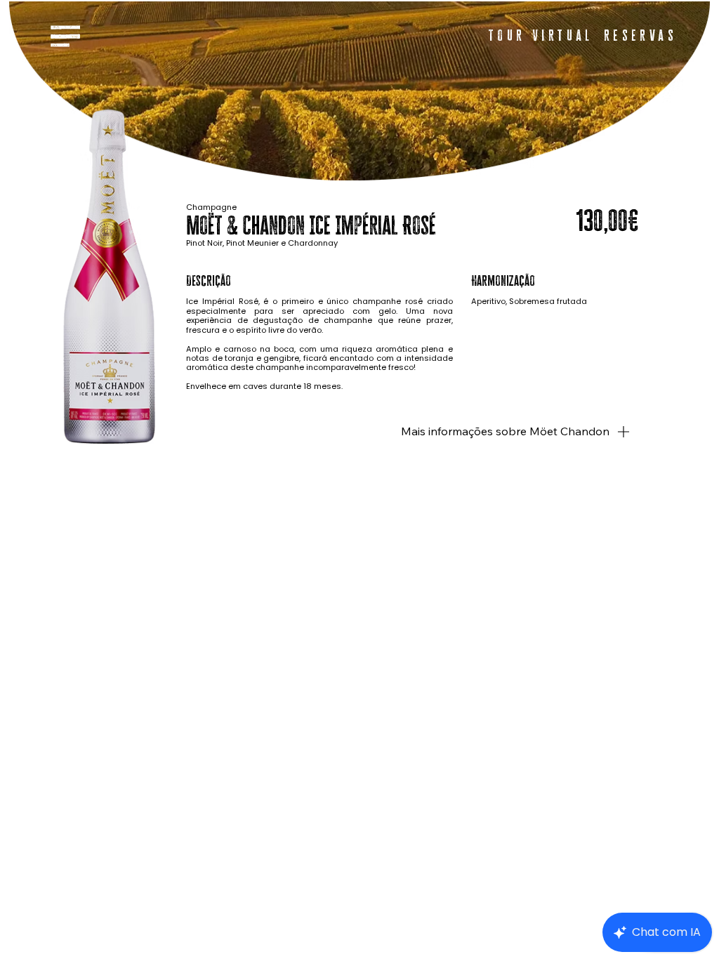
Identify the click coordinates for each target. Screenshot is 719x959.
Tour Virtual (541, 35)
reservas (640, 35)
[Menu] (65, 35)
